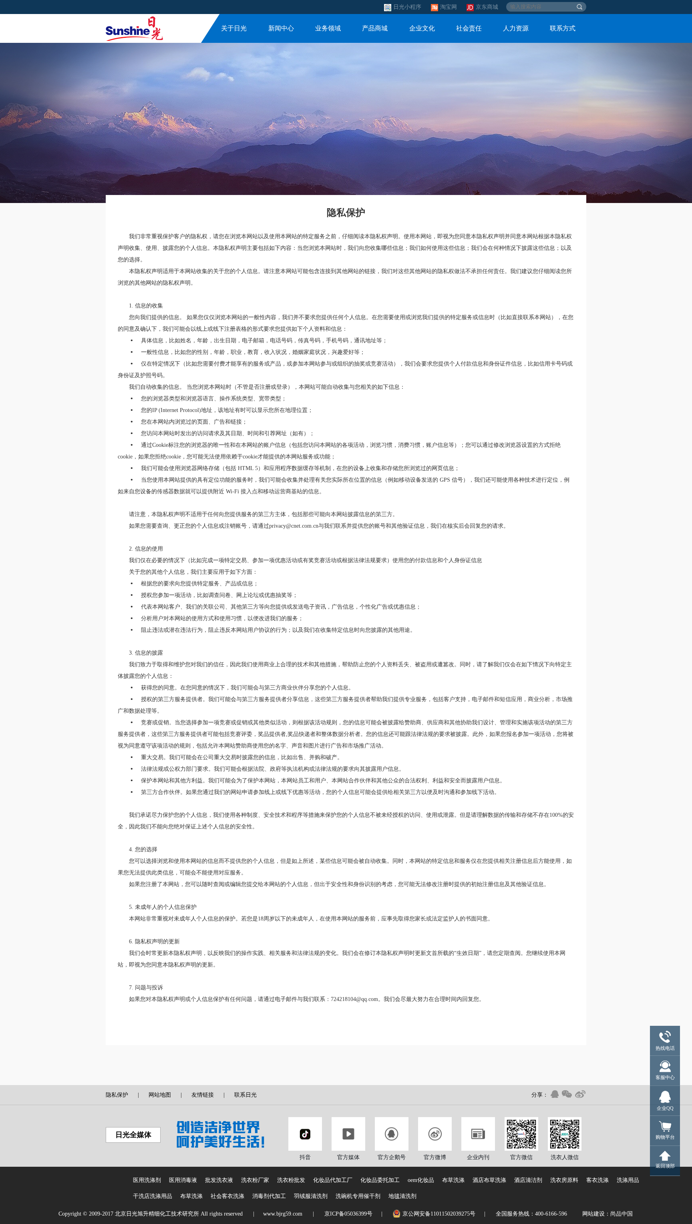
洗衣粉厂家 (255, 1180)
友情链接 (202, 1095)
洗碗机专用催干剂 (358, 1196)
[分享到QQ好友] (555, 1094)
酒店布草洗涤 (489, 1180)
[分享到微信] (567, 1094)
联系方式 (562, 28)
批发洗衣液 (219, 1180)
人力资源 (516, 28)
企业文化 (422, 28)
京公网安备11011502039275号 (438, 1214)
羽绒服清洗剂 (311, 1196)
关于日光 (234, 28)
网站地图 (160, 1095)
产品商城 (375, 28)
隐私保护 (117, 1095)
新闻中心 (281, 28)
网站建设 (593, 1214)
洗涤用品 (628, 1180)
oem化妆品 (421, 1180)
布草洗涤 (453, 1180)
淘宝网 (449, 7)
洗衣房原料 (564, 1180)
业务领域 (328, 28)
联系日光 (245, 1095)
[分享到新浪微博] (580, 1094)
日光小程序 (408, 7)
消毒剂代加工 (269, 1196)
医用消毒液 (183, 1180)
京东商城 (487, 7)
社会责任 (469, 28)
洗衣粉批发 (291, 1180)
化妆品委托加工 (380, 1180)
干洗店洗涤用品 (152, 1196)
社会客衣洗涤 (227, 1196)
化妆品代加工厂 (332, 1180)
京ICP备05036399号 (348, 1214)
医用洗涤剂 (147, 1180)
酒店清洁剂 (528, 1180)
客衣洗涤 (597, 1180)
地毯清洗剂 (402, 1196)
